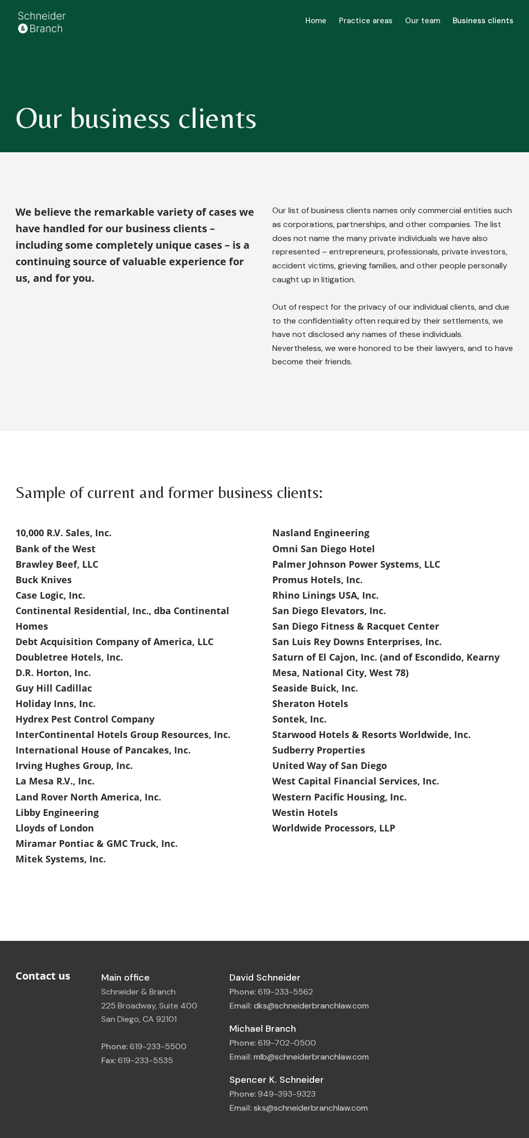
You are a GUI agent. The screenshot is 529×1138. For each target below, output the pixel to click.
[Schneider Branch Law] (41, 20)
